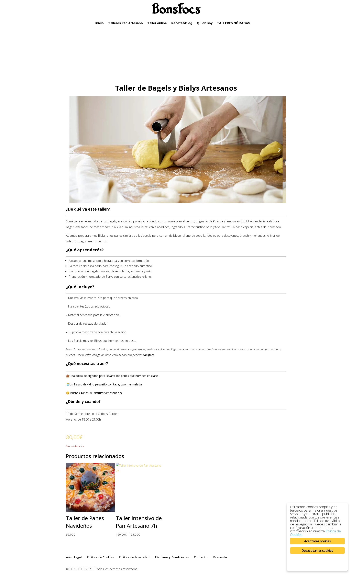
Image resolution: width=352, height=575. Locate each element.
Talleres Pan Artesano (125, 23)
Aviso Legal (74, 557)
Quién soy (204, 23)
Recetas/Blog (181, 23)
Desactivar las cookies (317, 550)
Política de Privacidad (134, 557)
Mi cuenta (220, 557)
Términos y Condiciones (172, 557)
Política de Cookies (100, 557)
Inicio (99, 23)
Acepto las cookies (317, 541)
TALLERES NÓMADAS (233, 23)
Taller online (157, 23)
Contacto (200, 557)
